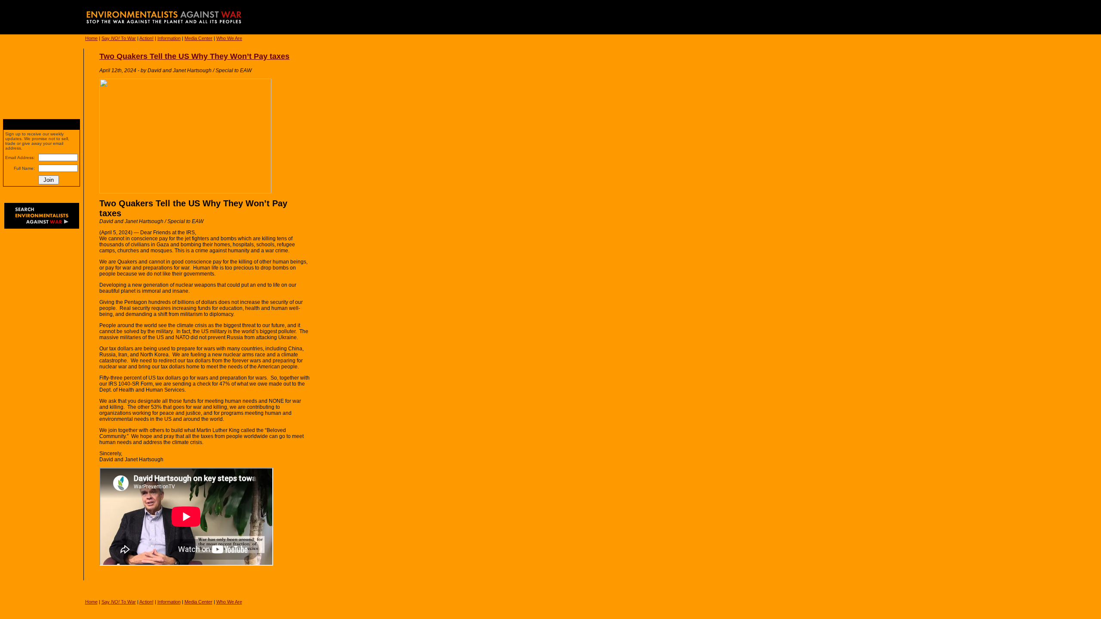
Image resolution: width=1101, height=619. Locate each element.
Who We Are (229, 38)
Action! (146, 38)
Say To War (118, 38)
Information (169, 38)
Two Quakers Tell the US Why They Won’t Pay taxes (194, 56)
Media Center (198, 38)
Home (91, 38)
